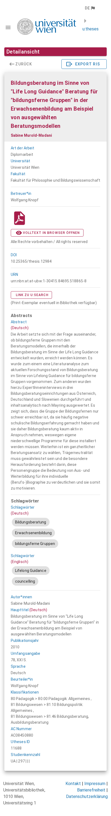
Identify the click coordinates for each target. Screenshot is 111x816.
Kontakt (73, 783)
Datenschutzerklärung (87, 796)
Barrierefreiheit (91, 790)
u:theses (90, 28)
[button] (89, 8)
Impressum (94, 783)
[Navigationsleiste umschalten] (8, 27)
